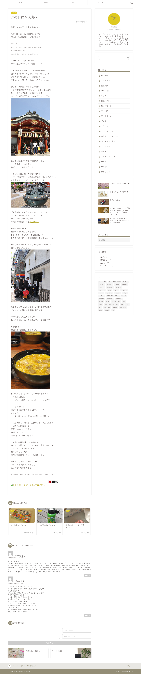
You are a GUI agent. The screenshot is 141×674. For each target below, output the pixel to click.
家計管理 (111, 304)
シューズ (116, 290)
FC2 (105, 281)
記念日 (100, 310)
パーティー (101, 295)
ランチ (107, 301)
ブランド (123, 295)
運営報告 (107, 310)
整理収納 (104, 86)
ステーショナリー (108, 156)
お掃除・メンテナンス (110, 136)
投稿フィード (105, 260)
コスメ (109, 290)
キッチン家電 (110, 287)
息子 (117, 304)
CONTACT (100, 3)
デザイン (125, 293)
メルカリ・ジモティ (109, 131)
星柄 (105, 307)
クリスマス (118, 287)
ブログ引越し (110, 298)
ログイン (103, 257)
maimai (17, 581)
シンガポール (124, 290)
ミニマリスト (119, 298)
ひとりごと (105, 172)
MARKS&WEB (117, 281)
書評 (109, 307)
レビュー (113, 301)
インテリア (105, 81)
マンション (105, 91)
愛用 (122, 304)
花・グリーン (106, 116)
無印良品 (115, 307)
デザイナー (117, 293)
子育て (14, 12)
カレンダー (124, 284)
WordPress (126, 281)
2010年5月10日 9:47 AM (15, 583)
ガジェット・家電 (108, 141)
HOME (21, 3)
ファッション (106, 146)
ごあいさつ (101, 284)
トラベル (104, 126)
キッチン (104, 96)
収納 (106, 304)
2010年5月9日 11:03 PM (15, 557)
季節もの (104, 167)
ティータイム (109, 293)
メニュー (101, 301)
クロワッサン (102, 290)
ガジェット (101, 287)
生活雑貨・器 (106, 106)
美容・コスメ (106, 151)
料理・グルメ (106, 101)
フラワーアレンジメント (113, 295)
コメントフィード (107, 263)
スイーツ (101, 293)
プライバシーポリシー (16, 671)
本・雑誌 (104, 111)
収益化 (100, 304)
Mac (110, 281)
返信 (88, 575)
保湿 (124, 301)
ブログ (103, 121)
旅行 (100, 307)
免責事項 (28, 671)
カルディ (117, 284)
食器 (112, 310)
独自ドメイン (123, 307)
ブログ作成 (101, 298)
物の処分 (104, 76)
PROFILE (47, 3)
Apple (100, 281)
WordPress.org (106, 266)
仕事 (119, 301)
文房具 (127, 304)
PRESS (74, 3)
